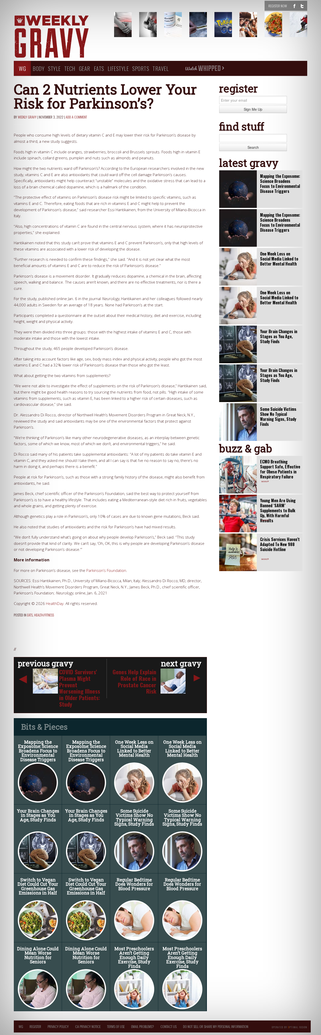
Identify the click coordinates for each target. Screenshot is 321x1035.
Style (54, 68)
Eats (99, 68)
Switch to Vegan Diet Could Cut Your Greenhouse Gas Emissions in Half (38, 886)
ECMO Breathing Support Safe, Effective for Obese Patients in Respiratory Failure (280, 469)
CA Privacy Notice (88, 1026)
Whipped (204, 68)
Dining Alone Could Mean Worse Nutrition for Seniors (38, 955)
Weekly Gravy (27, 116)
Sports (140, 68)
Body (38, 68)
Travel (160, 68)
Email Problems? (142, 1026)
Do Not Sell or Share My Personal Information (215, 1026)
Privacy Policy (58, 1026)
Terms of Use (116, 1026)
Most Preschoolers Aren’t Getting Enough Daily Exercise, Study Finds (134, 957)
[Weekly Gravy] (60, 37)
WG (22, 68)
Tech (69, 68)
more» (265, 481)
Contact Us (168, 1026)
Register (35, 1026)
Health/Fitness (44, 614)
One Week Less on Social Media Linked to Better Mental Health (134, 748)
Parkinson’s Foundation (106, 570)
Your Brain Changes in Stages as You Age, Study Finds (38, 815)
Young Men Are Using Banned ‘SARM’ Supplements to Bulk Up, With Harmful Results (278, 510)
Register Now (277, 5)
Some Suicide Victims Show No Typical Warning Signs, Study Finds (134, 817)
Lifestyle (118, 68)
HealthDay (54, 603)
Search (253, 147)
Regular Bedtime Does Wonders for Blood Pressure (134, 884)
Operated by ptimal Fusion (289, 1027)
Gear (84, 68)
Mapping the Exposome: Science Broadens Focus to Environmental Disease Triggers (38, 750)
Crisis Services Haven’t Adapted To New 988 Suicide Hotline (280, 544)
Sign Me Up (253, 109)
